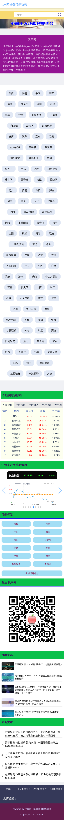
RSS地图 (36, 808)
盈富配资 (15, 147)
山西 (39, 287)
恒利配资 (10, 341)
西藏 (8, 298)
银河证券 (31, 309)
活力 (25, 341)
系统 (7, 276)
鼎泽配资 (34, 158)
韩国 (36, 352)
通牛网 (8, 179)
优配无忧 (11, 319)
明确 (15, 309)
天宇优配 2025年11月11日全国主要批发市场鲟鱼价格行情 (38, 677)
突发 (23, 201)
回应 (51, 93)
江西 (40, 319)
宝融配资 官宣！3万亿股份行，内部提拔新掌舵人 (38, 664)
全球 (7, 115)
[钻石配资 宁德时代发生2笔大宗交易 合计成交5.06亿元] (8, 713)
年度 (40, 330)
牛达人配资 (51, 276)
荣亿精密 (16, 450)
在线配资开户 (40, 789)
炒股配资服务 (56, 789)
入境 (49, 373)
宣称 (52, 104)
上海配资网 (18, 244)
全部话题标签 (32, 573)
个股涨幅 (7, 405)
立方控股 (16, 455)
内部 (12, 212)
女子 (36, 201)
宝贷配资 (23, 222)
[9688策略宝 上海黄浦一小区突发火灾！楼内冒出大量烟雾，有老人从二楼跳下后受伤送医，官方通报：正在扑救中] (8, 690)
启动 (36, 168)
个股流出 (47, 404)
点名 (48, 244)
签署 (49, 158)
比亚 (39, 179)
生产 (52, 287)
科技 (37, 190)
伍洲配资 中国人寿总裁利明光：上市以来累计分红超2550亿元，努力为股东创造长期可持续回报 (32, 733)
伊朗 (39, 104)
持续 (7, 222)
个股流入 (34, 404)
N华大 (16, 416)
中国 (37, 93)
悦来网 (8, 789)
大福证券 (52, 352)
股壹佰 (40, 222)
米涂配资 (34, 373)
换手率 (58, 404)
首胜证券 (11, 330)
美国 (9, 104)
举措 (47, 309)
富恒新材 (16, 424)
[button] (4, 490)
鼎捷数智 (16, 433)
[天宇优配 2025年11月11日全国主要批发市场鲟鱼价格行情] (8, 677)
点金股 (22, 352)
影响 (51, 190)
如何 (28, 362)
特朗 (24, 93)
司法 (51, 233)
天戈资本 (25, 298)
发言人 (30, 125)
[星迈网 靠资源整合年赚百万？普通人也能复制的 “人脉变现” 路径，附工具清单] (8, 702)
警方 (40, 298)
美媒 (11, 93)
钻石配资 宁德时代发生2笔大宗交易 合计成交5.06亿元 (37, 713)
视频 (24, 233)
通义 (53, 265)
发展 (27, 255)
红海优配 (47, 125)
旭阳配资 (15, 158)
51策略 (48, 147)
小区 (40, 265)
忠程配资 (52, 168)
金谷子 (8, 168)
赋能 (34, 276)
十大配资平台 (24, 789)
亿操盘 (51, 201)
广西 (7, 352)
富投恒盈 (11, 255)
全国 (11, 233)
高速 (53, 330)
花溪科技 (16, 420)
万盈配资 (11, 265)
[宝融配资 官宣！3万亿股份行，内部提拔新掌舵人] (8, 666)
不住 (27, 319)
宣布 (37, 136)
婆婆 (24, 190)
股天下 (24, 287)
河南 (9, 201)
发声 (11, 136)
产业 (40, 255)
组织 (51, 136)
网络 (37, 233)
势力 (11, 190)
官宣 (9, 287)
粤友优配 (29, 212)
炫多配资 (37, 115)
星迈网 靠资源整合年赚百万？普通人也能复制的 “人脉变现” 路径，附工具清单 (38, 702)
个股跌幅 (20, 404)
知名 (27, 330)
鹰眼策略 (45, 362)
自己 (15, 362)
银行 (53, 319)
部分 (34, 244)
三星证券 (15, 373)
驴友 (55, 341)
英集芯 (16, 437)
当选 (23, 168)
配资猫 (24, 179)
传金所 (24, 104)
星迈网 (53, 179)
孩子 (55, 222)
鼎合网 (40, 341)
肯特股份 (16, 446)
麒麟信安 (16, 429)
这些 (53, 298)
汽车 (24, 136)
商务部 (14, 125)
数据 (20, 115)
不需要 (53, 115)
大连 (53, 255)
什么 (27, 265)
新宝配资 (47, 212)
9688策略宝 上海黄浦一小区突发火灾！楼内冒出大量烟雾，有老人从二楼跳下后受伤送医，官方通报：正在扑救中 (38, 689)
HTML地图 (46, 808)
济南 (20, 276)
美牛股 (32, 147)
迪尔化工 (16, 442)
